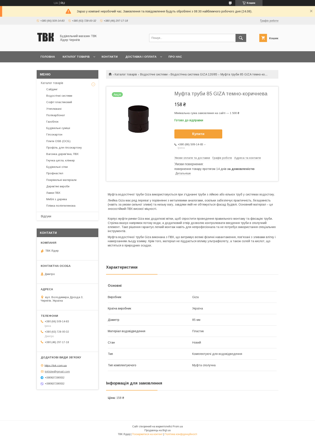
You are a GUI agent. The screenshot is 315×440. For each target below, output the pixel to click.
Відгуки (46, 216)
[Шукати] (241, 38)
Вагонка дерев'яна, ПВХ (62, 154)
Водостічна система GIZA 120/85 (194, 74)
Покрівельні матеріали (61, 180)
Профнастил (54, 173)
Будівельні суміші (58, 128)
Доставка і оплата (140, 56)
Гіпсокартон (54, 134)
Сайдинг (52, 89)
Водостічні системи (154, 74)
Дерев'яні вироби (57, 186)
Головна (47, 56)
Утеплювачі (54, 108)
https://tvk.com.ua (56, 365)
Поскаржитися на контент (147, 434)
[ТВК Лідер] (46, 45)
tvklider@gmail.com (57, 371)
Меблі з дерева (56, 199)
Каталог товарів (76, 56)
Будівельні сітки (57, 166)
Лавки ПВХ (53, 192)
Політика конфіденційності (181, 434)
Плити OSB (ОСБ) (58, 141)
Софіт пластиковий (59, 102)
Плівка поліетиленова (60, 205)
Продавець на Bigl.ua (157, 430)
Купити (198, 134)
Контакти (110, 56)
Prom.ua (178, 426)
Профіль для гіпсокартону (64, 147)
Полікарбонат (55, 115)
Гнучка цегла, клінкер (60, 160)
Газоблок (52, 121)
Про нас (175, 56)
